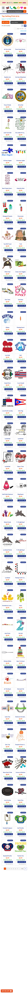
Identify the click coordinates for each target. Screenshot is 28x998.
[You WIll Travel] (7, 235)
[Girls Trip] (7, 735)
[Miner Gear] (7, 263)
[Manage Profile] (18, 8)
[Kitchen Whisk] (7, 652)
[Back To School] (20, 652)
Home (3, 19)
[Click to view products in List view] (22, 26)
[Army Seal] (20, 96)
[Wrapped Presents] (7, 207)
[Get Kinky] (20, 291)
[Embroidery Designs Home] (7, 7)
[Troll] (20, 235)
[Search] (24, 11)
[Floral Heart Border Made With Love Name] (20, 40)
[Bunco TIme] (20, 457)
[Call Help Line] (11, 8)
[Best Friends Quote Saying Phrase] (7, 179)
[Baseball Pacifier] (7, 847)
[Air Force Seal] (7, 40)
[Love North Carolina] (7, 402)
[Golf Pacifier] (20, 819)
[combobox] (15, 11)
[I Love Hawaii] (20, 374)
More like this (9, 57)
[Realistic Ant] (7, 68)
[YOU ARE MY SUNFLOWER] (20, 124)
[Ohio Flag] (20, 402)
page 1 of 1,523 (20, 28)
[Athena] (7, 318)
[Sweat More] (7, 374)
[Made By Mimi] (20, 179)
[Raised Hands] (7, 513)
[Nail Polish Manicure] (7, 485)
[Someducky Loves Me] (7, 596)
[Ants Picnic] (7, 624)
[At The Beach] (7, 680)
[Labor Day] (7, 708)
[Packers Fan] (20, 847)
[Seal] (20, 346)
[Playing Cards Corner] (20, 569)
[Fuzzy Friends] (7, 96)
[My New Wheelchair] (20, 68)
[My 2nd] (20, 624)
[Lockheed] (7, 569)
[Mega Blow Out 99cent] (14, 3)
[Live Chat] (14, 7)
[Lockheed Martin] (7, 541)
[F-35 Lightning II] (20, 513)
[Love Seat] (7, 346)
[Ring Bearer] (20, 485)
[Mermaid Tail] (20, 680)
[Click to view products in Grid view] (25, 26)
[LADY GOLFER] (7, 124)
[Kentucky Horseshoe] (20, 708)
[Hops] (20, 596)
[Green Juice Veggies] (20, 263)
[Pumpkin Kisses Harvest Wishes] (20, 735)
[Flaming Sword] (20, 318)
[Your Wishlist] (21, 8)
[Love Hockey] (7, 791)
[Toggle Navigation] (3, 8)
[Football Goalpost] (7, 819)
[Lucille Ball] (7, 430)
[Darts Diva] (20, 791)
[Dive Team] (7, 291)
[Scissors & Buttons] (20, 763)
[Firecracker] (20, 207)
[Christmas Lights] (20, 151)
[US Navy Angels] (7, 151)
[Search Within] (24, 22)
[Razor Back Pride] (7, 763)
